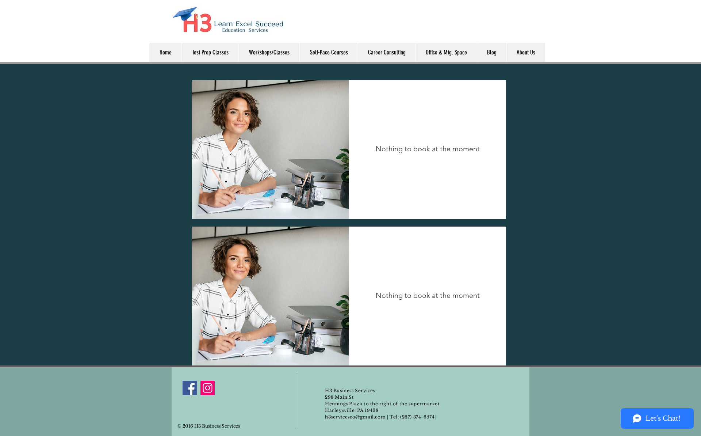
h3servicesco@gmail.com (355, 417)
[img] (270, 149)
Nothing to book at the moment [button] (428, 148)
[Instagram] (207, 388)
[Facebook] (190, 388)
